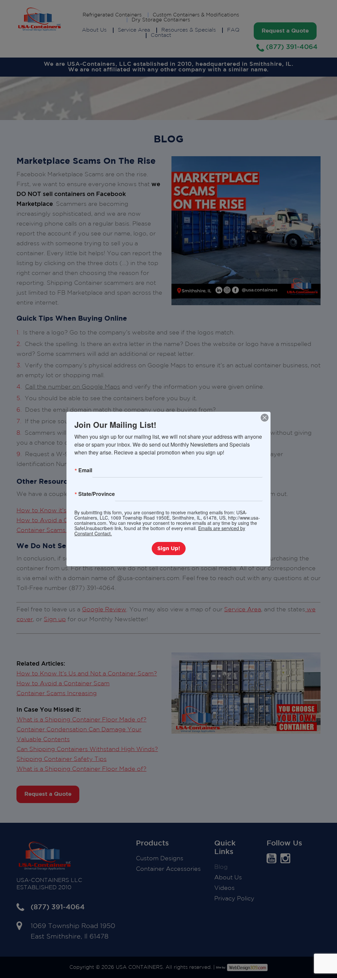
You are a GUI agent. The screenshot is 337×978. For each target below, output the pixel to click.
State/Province (96, 494)
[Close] (265, 418)
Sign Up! (168, 548)
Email (85, 470)
